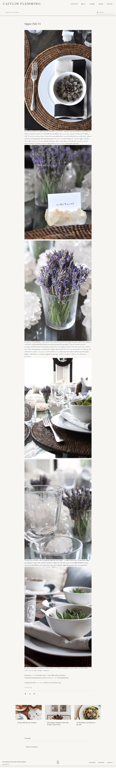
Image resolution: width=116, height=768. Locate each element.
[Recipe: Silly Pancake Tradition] (28, 712)
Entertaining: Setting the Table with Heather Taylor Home (57, 724)
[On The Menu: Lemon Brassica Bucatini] (87, 712)
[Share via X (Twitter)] (30, 694)
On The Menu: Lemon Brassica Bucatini (85, 724)
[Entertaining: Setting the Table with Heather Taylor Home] (58, 712)
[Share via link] (34, 694)
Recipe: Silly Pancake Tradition (27, 723)
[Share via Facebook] (25, 694)
